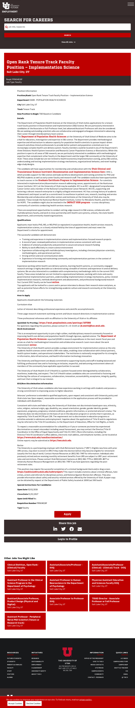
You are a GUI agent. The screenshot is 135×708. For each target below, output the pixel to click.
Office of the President (93, 658)
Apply (67, 514)
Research (35, 658)
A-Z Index (124, 658)
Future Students (14, 658)
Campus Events (97, 671)
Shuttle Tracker (121, 668)
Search (67, 35)
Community (99, 674)
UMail (125, 674)
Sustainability (38, 661)
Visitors (10, 674)
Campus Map (123, 665)
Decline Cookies (33, 703)
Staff (9, 671)
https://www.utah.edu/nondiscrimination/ (40, 437)
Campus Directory (120, 661)
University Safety (39, 671)
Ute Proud (99, 668)
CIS (127, 671)
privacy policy (85, 699)
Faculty (10, 668)
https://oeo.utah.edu (60, 440)
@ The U (125, 677)
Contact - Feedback (95, 677)
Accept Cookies (15, 703)
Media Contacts (97, 665)
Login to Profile (67, 539)
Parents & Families (14, 665)
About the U (36, 674)
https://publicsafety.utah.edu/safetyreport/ (40, 472)
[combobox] (67, 26)
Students (11, 661)
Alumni (10, 677)
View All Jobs (67, 42)
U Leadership (37, 668)
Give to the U (98, 661)
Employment (10, 11)
